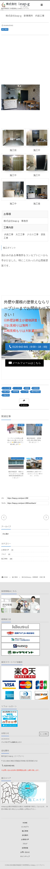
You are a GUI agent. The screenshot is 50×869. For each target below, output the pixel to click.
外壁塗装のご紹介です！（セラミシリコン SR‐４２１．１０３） (35, 474)
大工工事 (25, 391)
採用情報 (25, 848)
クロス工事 (6, 388)
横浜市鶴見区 (36, 391)
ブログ (5, 554)
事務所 (27, 388)
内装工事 (6, 391)
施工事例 (5, 29)
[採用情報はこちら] (20, 611)
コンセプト (25, 827)
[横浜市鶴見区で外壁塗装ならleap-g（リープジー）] (15, 5)
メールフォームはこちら (26, 363)
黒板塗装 (6, 395)
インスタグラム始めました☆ (11, 742)
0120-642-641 (9, 766)
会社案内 (25, 835)
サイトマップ (25, 856)
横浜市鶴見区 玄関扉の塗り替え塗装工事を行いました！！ (34, 440)
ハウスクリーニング (18, 458)
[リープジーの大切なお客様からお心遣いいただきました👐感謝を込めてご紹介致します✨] (15, 432)
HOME (25, 823)
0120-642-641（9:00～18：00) (29, 346)
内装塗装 (36, 388)
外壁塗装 (15, 391)
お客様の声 (7, 550)
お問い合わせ (25, 852)
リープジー (17, 388)
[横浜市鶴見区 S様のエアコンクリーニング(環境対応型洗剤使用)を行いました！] (16, 468)
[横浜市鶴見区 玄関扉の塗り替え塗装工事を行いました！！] (34, 434)
